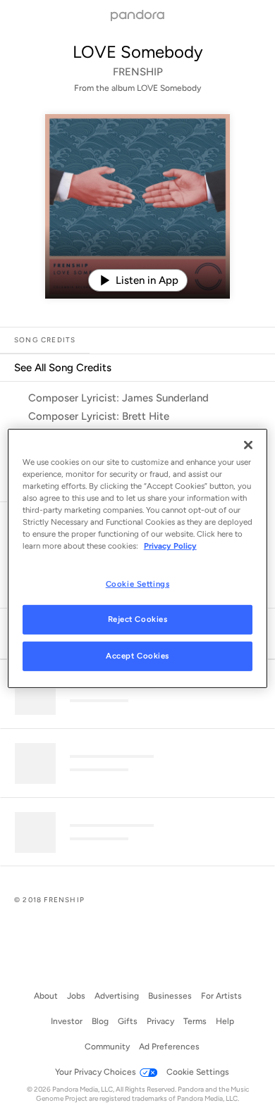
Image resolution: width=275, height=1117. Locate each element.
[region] (138, 558)
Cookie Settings (138, 583)
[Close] (248, 445)
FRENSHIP (138, 71)
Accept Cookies (137, 656)
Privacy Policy (170, 546)
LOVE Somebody (138, 52)
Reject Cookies (138, 619)
